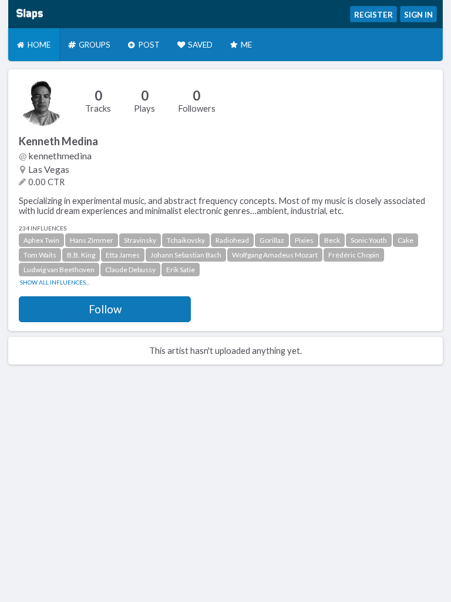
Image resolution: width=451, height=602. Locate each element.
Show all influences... (54, 282)
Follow (105, 309)
